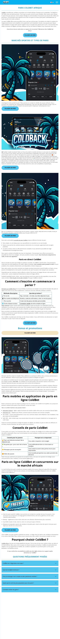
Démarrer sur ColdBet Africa (9, 289)
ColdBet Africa (5, 543)
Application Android (8, 410)
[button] (56, 355)
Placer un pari (30, 35)
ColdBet (4, 12)
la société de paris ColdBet (20, 240)
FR (53, 2)
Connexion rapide (25, 303)
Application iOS (6, 412)
